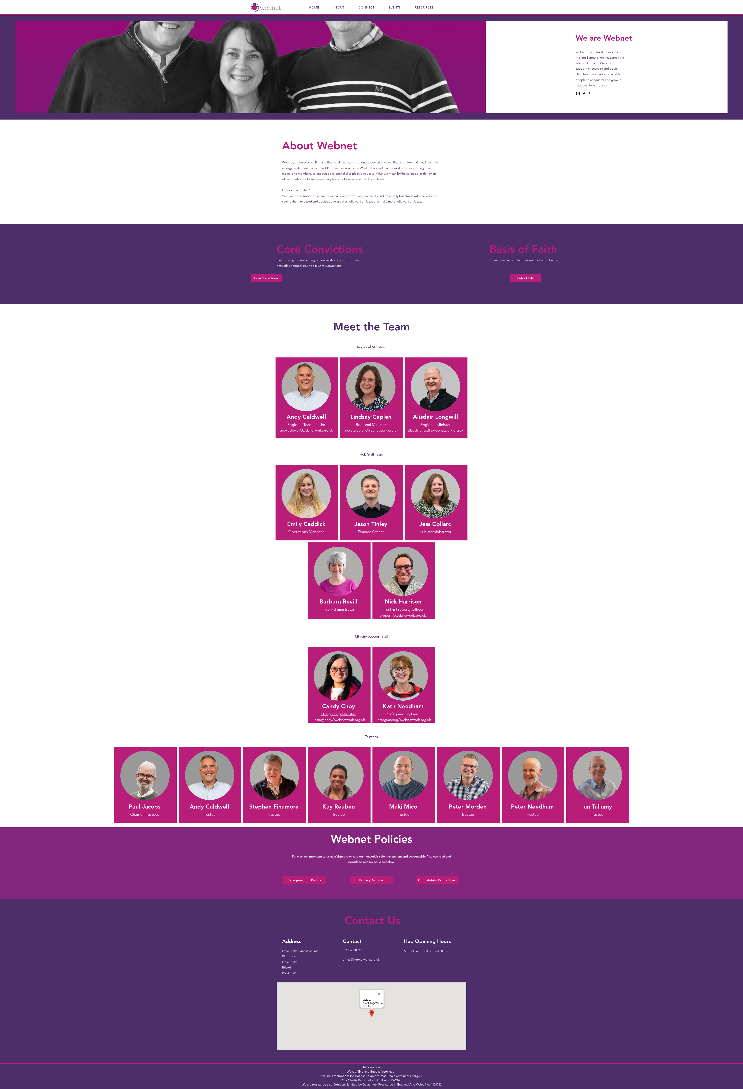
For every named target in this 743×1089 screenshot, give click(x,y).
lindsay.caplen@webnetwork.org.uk (371, 430)
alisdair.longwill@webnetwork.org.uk (435, 430)
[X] (590, 93)
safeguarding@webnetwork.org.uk (404, 720)
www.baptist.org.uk (409, 1076)
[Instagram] (578, 93)
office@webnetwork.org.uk (361, 959)
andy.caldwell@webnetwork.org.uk (306, 430)
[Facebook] (584, 93)
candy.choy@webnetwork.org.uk (340, 720)
